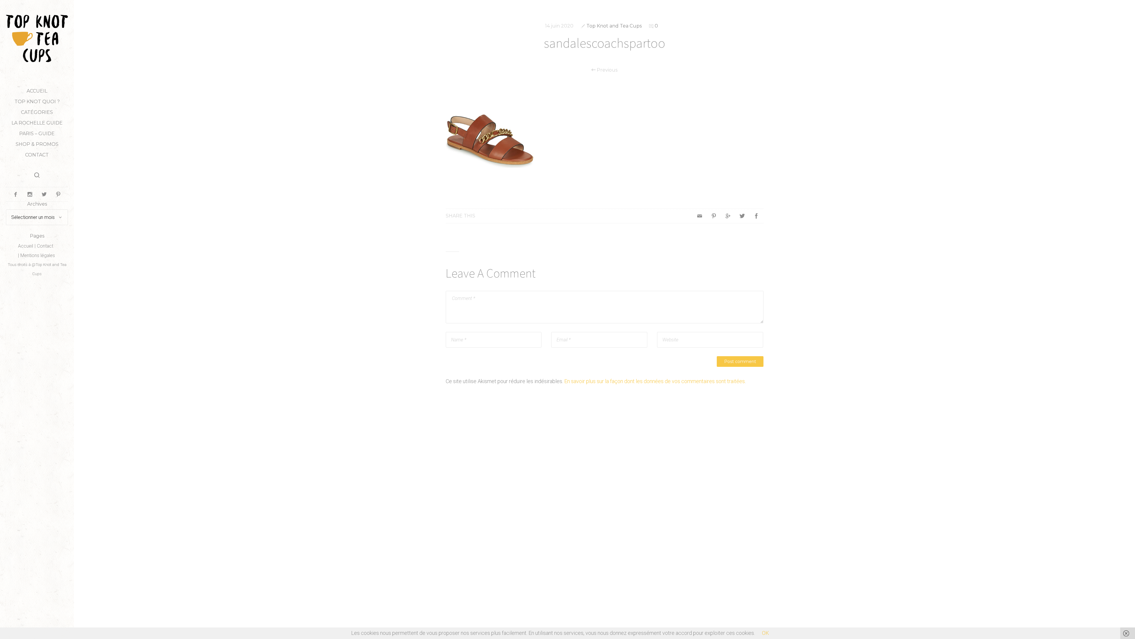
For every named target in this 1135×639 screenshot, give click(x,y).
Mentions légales (37, 255)
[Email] (700, 216)
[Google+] (728, 216)
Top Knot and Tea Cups (614, 26)
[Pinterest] (714, 216)
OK (765, 633)
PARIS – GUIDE (37, 133)
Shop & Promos (37, 144)
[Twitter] (742, 216)
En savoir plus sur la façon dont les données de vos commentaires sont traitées (654, 381)
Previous (606, 70)
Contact (37, 155)
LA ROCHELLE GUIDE (37, 123)
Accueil (37, 91)
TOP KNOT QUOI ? (37, 101)
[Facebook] (756, 216)
